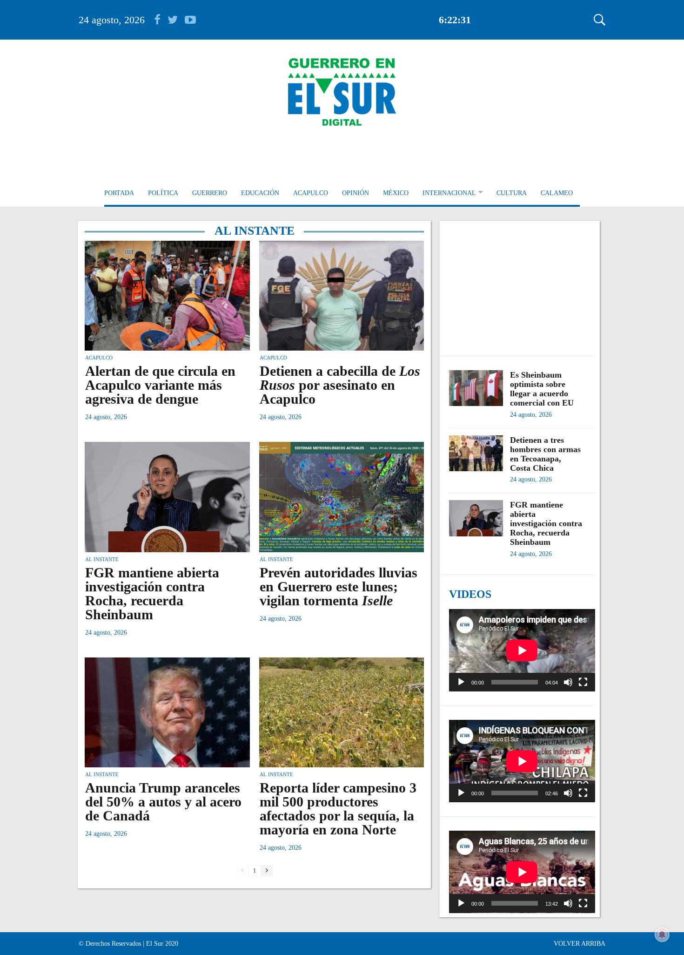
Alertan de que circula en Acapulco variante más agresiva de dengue (160, 384)
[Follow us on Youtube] (190, 20)
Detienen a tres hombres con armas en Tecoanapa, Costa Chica (545, 454)
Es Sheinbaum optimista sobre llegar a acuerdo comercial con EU (542, 388)
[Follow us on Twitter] (176, 20)
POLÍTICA (163, 193)
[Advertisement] (522, 283)
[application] (522, 650)
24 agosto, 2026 (112, 20)
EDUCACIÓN (260, 193)
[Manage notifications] (662, 934)
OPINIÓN (355, 193)
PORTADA (119, 193)
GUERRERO (209, 193)
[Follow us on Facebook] (161, 20)
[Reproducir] (461, 682)
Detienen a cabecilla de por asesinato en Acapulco (340, 384)
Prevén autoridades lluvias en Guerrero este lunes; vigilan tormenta (338, 586)
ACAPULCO (310, 193)
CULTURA (511, 193)
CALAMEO (557, 193)
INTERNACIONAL (449, 193)
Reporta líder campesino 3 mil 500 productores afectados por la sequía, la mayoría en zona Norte (338, 808)
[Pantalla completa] (583, 682)
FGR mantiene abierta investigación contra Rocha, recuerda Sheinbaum (152, 593)
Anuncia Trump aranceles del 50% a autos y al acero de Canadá (163, 801)
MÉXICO (396, 193)
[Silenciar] (568, 682)
